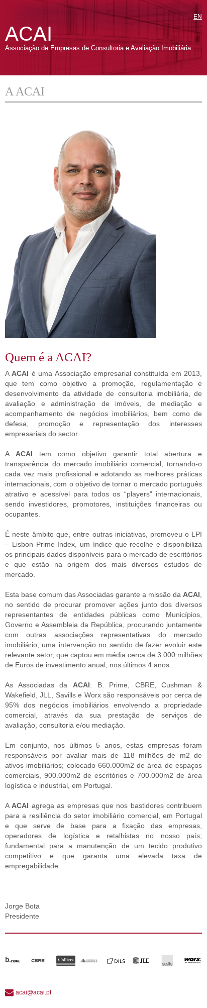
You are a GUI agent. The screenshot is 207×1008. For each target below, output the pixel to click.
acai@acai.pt (33, 992)
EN (197, 16)
